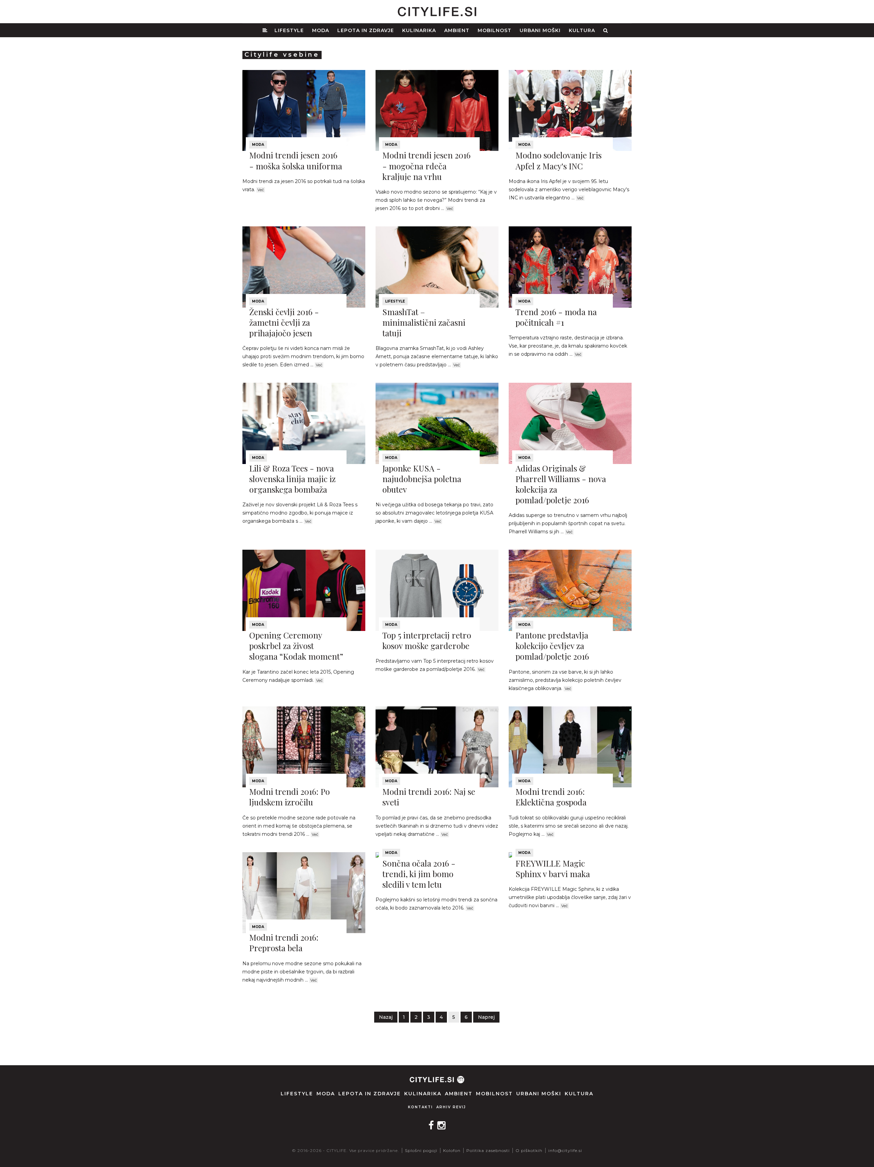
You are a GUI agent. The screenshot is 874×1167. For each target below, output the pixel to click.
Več (260, 189)
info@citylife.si (565, 1150)
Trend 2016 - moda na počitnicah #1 (556, 317)
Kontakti (420, 1107)
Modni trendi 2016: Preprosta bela (284, 942)
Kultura (582, 30)
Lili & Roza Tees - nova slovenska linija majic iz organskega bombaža (292, 479)
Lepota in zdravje (365, 30)
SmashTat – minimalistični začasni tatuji (423, 322)
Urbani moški (540, 30)
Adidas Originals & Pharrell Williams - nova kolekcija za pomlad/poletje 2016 (561, 484)
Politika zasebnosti (488, 1150)
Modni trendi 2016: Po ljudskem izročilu (289, 796)
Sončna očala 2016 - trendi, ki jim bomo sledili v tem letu (418, 874)
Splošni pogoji (421, 1150)
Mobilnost (494, 30)
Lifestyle (289, 30)
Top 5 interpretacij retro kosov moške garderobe (426, 640)
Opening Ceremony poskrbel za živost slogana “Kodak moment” (296, 646)
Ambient (456, 30)
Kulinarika (419, 30)
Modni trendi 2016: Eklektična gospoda (551, 796)
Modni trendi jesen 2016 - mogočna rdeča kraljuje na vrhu (426, 166)
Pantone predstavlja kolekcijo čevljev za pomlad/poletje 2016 (552, 646)
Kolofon (452, 1150)
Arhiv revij (451, 1107)
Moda (320, 30)
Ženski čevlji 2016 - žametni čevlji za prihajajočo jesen (284, 322)
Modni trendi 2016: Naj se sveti (428, 796)
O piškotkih (529, 1150)
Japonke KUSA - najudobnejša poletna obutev (421, 479)
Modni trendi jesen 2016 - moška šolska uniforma (295, 160)
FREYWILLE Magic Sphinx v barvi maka (553, 868)
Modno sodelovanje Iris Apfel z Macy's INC (559, 160)
